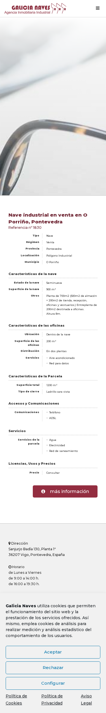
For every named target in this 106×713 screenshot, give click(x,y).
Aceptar (53, 652)
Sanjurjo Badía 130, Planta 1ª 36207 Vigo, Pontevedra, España (36, 549)
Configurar (53, 683)
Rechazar (53, 667)
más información (69, 491)
